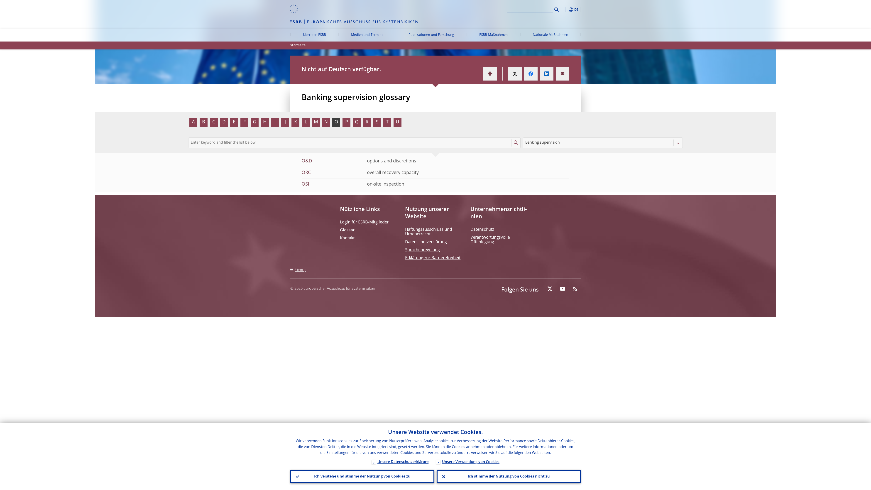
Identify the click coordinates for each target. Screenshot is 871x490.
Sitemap (300, 270)
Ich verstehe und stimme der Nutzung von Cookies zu (362, 476)
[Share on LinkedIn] (546, 74)
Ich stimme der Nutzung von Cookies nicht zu (509, 476)
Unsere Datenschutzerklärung (403, 462)
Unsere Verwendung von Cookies (470, 462)
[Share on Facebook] (531, 74)
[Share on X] (515, 74)
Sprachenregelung (422, 250)
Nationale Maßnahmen (550, 35)
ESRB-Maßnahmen (493, 35)
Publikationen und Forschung (431, 35)
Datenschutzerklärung (426, 242)
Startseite (298, 45)
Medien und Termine (367, 35)
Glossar (347, 230)
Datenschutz (482, 230)
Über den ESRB (314, 35)
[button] (565, 9)
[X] (549, 288)
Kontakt (347, 238)
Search (556, 10)
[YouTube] (562, 288)
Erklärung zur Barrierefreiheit (432, 258)
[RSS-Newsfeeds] (575, 288)
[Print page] (490, 74)
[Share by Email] (562, 74)
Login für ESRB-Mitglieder (364, 222)
